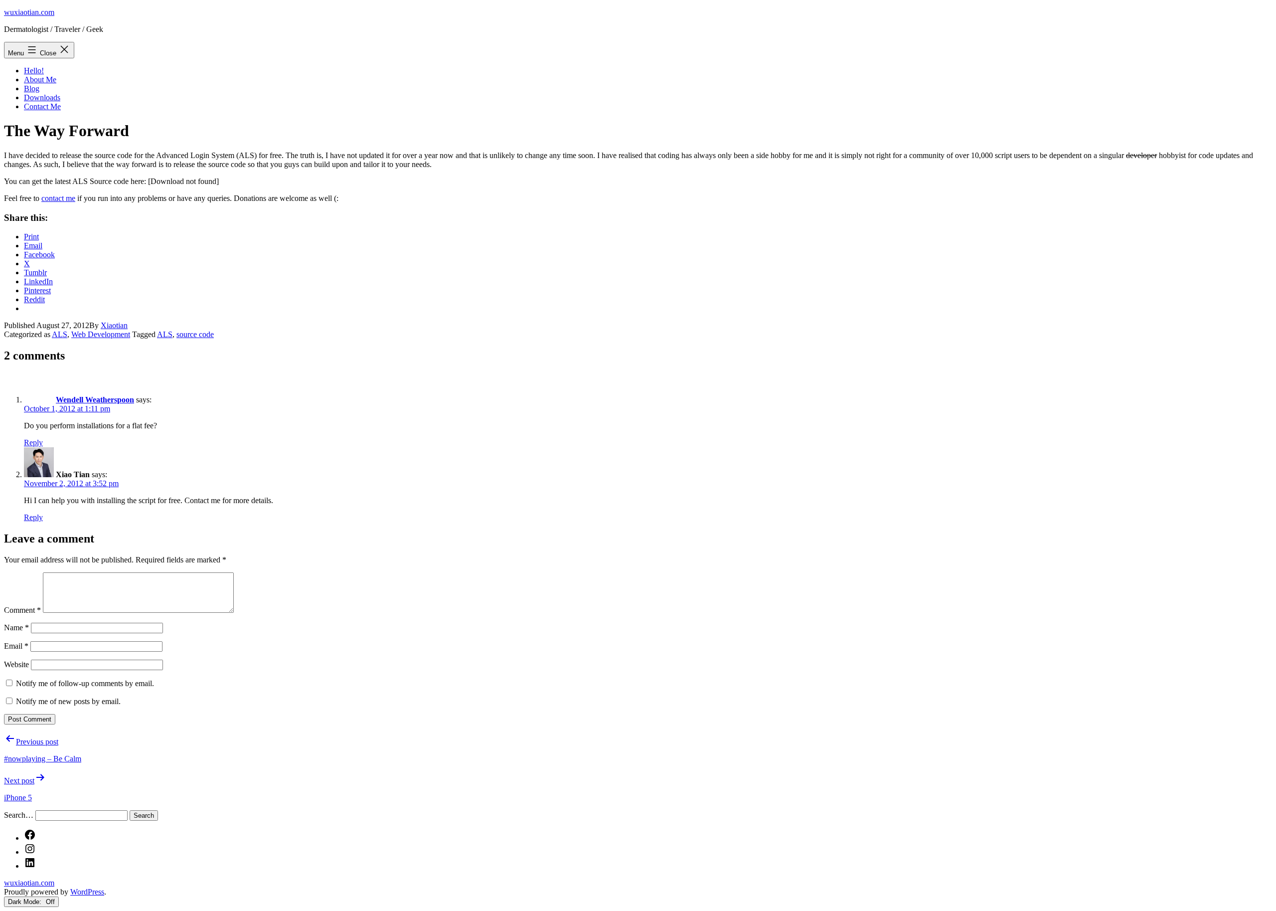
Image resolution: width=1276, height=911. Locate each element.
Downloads (42, 97)
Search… (18, 815)
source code (195, 334)
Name (16, 627)
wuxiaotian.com (29, 12)
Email (16, 646)
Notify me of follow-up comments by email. (85, 683)
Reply (33, 442)
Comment (22, 610)
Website (16, 664)
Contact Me (42, 106)
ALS (59, 334)
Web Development (100, 334)
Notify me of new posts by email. (68, 701)
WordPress (87, 892)
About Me (40, 79)
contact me (58, 198)
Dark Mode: (25, 902)
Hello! (34, 70)
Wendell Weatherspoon (95, 399)
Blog (31, 88)
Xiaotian (114, 325)
